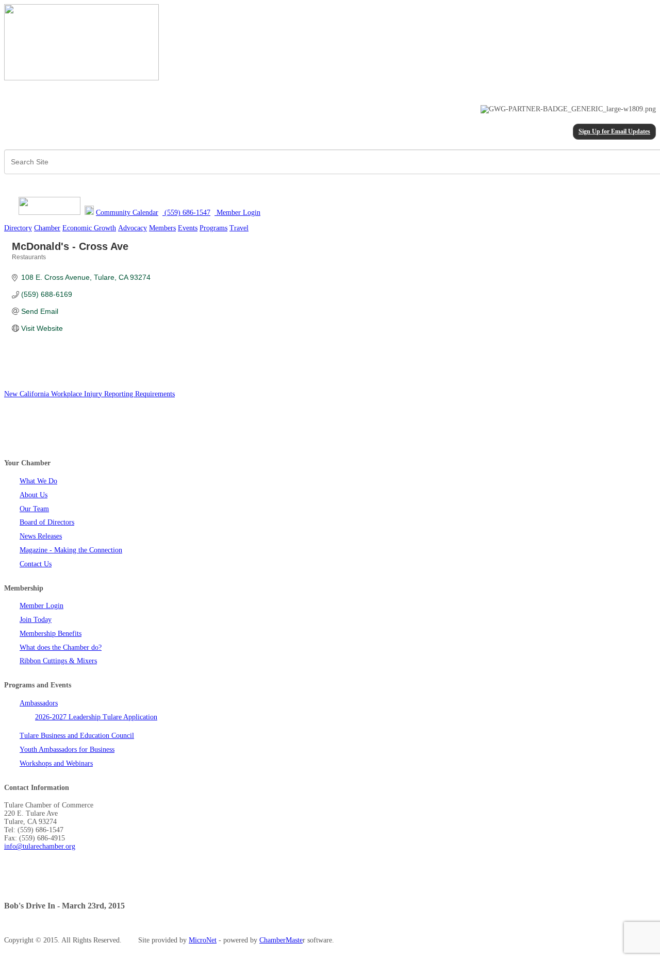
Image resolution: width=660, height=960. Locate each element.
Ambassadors (39, 703)
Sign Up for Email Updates (614, 131)
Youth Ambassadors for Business (67, 749)
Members (162, 228)
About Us (33, 495)
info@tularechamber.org (39, 846)
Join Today (36, 620)
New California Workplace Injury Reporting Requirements (89, 394)
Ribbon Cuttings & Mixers (58, 661)
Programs (213, 228)
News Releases (41, 536)
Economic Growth (89, 228)
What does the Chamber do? (61, 647)
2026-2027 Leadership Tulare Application (96, 717)
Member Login (41, 606)
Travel (239, 228)
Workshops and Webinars (56, 763)
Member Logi (235, 212)
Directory (18, 228)
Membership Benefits (50, 633)
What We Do (38, 481)
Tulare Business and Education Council (77, 735)
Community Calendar (127, 212)
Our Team (34, 509)
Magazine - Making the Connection (71, 550)
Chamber (47, 228)
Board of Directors (47, 522)
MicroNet (203, 940)
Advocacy (132, 228)
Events (187, 228)
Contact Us (36, 564)
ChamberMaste (281, 940)
